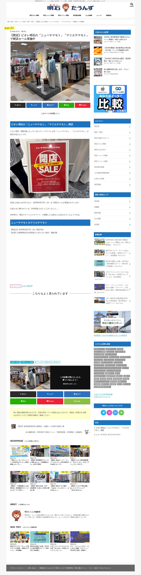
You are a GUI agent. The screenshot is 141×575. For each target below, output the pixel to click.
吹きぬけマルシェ (100, 376)
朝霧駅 (96, 207)
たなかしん (110, 351)
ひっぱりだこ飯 (120, 351)
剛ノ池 (117, 373)
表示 (57, 113)
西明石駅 (97, 213)
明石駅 (96, 201)
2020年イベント (99, 349)
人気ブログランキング (102, 397)
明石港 (109, 379)
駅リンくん (126, 384)
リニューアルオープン (113, 370)
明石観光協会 (117, 379)
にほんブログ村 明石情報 (103, 394)
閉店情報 (49, 362)
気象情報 (97, 384)
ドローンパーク (110, 365)
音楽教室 (112, 384)
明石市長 (103, 379)
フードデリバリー (100, 370)
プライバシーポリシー (17, 568)
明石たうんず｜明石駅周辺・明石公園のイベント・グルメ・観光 (76, 568)
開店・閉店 (15, 362)
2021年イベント (111, 349)
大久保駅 (97, 219)
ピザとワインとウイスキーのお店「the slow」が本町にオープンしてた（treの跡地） (112, 275)
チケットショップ (107, 362)
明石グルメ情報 (34, 15)
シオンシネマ (98, 360)
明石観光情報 (77, 15)
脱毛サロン (105, 384)
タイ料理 (97, 362)
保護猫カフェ (110, 373)
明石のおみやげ (100, 150)
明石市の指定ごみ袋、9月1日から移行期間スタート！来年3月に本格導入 (117, 263)
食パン (119, 384)
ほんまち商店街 (99, 354)
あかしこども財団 (100, 351)
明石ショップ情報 (48, 15)
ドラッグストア (99, 365)
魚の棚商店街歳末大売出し (102, 387)
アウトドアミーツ (111, 354)
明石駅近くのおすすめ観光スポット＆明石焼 (110, 335)
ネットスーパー (121, 365)
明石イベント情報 (63, 15)
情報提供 (108, 15)
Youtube (120, 349)
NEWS (58, 362)
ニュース (99, 15)
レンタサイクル (99, 373)
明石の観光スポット (101, 138)
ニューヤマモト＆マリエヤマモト (107, 434)
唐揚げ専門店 (111, 376)
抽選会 (96, 379)
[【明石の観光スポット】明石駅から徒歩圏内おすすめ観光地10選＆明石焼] (112, 333)
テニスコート (118, 362)
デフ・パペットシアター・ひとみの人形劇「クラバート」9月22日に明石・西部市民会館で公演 (111, 288)
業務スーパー (122, 381)
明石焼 (112, 52)
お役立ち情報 (99, 179)
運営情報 (97, 184)
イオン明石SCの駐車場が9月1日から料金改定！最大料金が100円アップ (117, 300)
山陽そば (119, 376)
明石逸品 (126, 379)
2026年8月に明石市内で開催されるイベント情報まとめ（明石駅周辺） (117, 242)
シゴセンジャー (109, 360)
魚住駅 (96, 224)
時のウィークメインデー (102, 381)
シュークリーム (120, 360)
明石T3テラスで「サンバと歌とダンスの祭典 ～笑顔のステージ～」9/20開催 (117, 253)
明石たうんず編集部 (32, 512)
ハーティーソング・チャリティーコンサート (108, 368)
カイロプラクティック (101, 357)
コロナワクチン (125, 357)
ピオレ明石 (26, 286)
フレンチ (125, 368)
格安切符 (113, 381)
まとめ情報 (88, 15)
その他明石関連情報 (101, 173)
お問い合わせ (32, 568)
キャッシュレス (114, 357)
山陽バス (126, 376)
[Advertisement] (50, 326)
